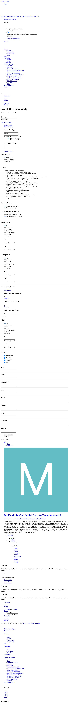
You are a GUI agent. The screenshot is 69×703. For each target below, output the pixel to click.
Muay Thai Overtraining (13, 73)
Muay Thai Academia (13, 79)
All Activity (7, 58)
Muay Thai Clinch (12, 71)
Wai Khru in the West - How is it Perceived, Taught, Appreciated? (32, 515)
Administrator (9, 355)
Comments (7, 290)
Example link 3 (8, 583)
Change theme (4, 701)
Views (6, 307)
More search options (6, 122)
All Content (9, 158)
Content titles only (11, 208)
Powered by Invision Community (31, 623)
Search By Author (9, 151)
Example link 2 (8, 581)
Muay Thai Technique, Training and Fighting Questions (31, 518)
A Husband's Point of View (14, 78)
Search (9, 59)
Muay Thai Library (9, 85)
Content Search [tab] (8, 125)
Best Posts (10, 67)
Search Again (4, 119)
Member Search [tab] (8, 126)
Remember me (11, 34)
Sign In (10, 35)
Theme (6, 611)
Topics (8, 161)
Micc (5, 518)
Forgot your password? (13, 38)
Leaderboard (10, 53)
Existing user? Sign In (10, 19)
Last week (9, 229)
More (8, 55)
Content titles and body (12, 206)
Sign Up (6, 41)
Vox (7, 362)
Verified (8, 360)
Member (8, 357)
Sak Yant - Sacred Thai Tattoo (15, 75)
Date (8, 444)
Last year (8, 234)
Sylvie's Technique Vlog (13, 76)
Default (10, 612)
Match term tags (15, 138)
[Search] (1, 93)
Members (5, 316)
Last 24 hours (9, 227)
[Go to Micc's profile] (36, 511)
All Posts (9, 65)
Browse (6, 49)
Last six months (10, 232)
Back (8, 637)
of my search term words (13, 214)
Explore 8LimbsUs (9, 64)
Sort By (6, 442)
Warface (9, 82)
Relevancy (10, 445)
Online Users (10, 52)
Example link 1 (8, 580)
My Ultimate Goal (12, 81)
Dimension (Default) (13, 614)
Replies (6, 298)
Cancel (6, 436)
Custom (8, 236)
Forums (9, 50)
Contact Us (7, 616)
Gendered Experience (13, 68)
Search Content (8, 434)
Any (7, 226)
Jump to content (5, 1)
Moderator (9, 359)
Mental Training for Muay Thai (15, 70)
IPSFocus (14, 609)
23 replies (10, 535)
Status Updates (10, 159)
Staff (5, 56)
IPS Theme (7, 609)
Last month (9, 231)
